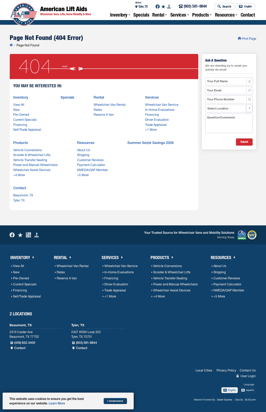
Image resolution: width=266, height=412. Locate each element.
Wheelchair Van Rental (110, 105)
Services (178, 15)
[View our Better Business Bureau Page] (169, 6)
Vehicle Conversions (27, 150)
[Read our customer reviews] (163, 6)
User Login (248, 376)
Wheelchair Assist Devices (31, 170)
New (16, 110)
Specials (141, 15)
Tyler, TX (143, 6)
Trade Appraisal (156, 125)
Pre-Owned (21, 114)
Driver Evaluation (157, 120)
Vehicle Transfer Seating (30, 160)
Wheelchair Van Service (161, 105)
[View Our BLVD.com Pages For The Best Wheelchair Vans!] (28, 235)
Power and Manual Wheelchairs (35, 165)
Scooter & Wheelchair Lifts (31, 155)
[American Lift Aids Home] (11, 45)
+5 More (83, 175)
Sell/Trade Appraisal (27, 129)
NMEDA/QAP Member (92, 170)
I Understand (115, 401)
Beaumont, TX (23, 195)
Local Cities (204, 370)
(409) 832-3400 (24, 343)
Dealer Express (224, 399)
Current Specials (25, 120)
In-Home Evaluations (159, 110)
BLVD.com (250, 399)
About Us (83, 150)
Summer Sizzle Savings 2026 (150, 142)
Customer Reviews (90, 160)
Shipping (83, 155)
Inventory (118, 15)
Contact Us (248, 370)
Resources (225, 15)
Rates (98, 110)
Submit (244, 142)
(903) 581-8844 (195, 6)
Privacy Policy (226, 370)
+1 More (151, 129)
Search (226, 6)
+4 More (19, 175)
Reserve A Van (104, 114)
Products (200, 15)
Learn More (57, 403)
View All (18, 105)
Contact (248, 15)
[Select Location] (229, 108)
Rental (158, 15)
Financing (20, 125)
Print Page (248, 39)
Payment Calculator (91, 165)
